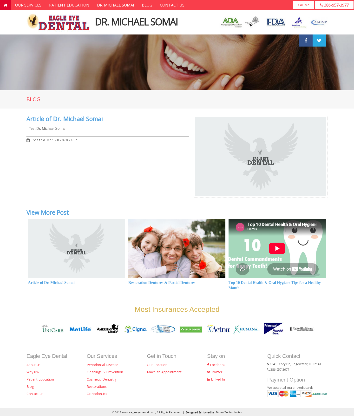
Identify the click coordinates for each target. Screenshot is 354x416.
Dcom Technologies (229, 412)
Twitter (216, 372)
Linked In (217, 379)
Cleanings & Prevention (105, 372)
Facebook (217, 364)
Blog (147, 5)
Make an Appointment (164, 372)
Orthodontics (97, 393)
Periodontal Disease (102, 364)
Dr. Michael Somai (115, 5)
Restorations (97, 386)
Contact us (172, 5)
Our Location (157, 364)
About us (33, 364)
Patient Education (69, 5)
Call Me (303, 5)
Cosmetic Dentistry (102, 379)
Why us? (32, 372)
